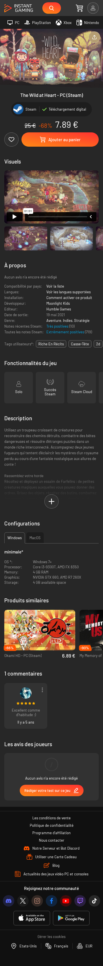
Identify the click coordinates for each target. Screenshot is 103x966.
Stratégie (82, 320)
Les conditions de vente (51, 818)
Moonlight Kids (58, 303)
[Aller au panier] (79, 8)
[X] (23, 901)
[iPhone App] (31, 918)
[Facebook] (51, 901)
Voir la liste (55, 286)
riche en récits (51, 344)
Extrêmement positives (65, 332)
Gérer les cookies (51, 936)
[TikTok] (94, 901)
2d (98, 344)
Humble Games (58, 309)
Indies (67, 320)
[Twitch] (80, 901)
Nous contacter (51, 840)
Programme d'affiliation (51, 832)
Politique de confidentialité (52, 825)
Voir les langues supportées (68, 292)
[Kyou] (25, 693)
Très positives (57, 326)
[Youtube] (66, 901)
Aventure (53, 320)
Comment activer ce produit (69, 297)
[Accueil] (18, 8)
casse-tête (80, 344)
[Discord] (8, 901)
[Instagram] (37, 901)
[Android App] (71, 918)
